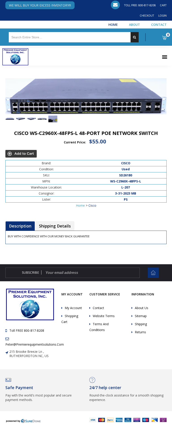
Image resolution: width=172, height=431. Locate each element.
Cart (163, 5)
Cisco (92, 205)
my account (73, 308)
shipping (141, 324)
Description (20, 226)
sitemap (141, 316)
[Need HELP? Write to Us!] (115, 5)
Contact (159, 24)
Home (113, 24)
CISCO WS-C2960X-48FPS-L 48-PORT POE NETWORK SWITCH (86, 133)
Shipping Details (55, 226)
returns (140, 332)
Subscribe (30, 272)
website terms (104, 316)
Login (162, 15)
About (134, 24)
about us (141, 308)
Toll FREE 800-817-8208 (26, 330)
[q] (135, 37)
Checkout (147, 15)
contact (98, 308)
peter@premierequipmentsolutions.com (34, 344)
